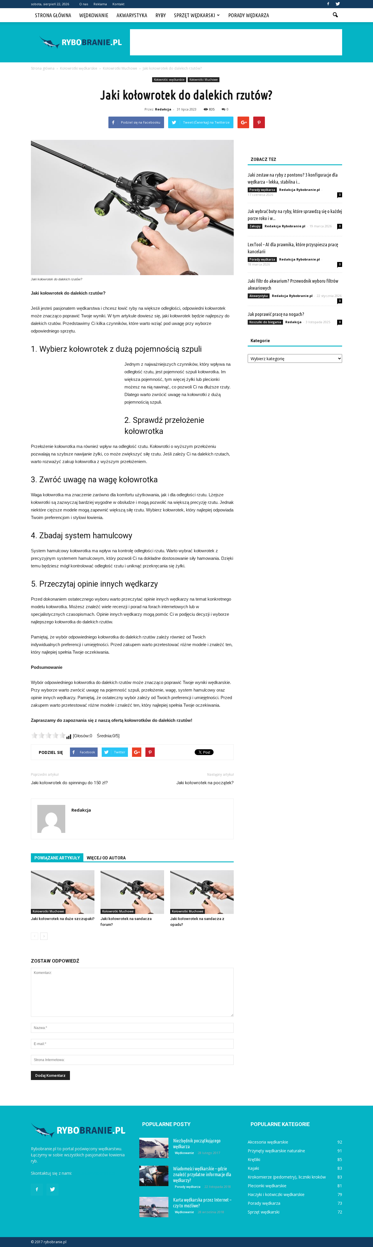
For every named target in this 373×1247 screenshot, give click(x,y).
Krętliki (254, 1159)
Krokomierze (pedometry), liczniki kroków (287, 1177)
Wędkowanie (93, 15)
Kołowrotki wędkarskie (169, 80)
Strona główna (53, 15)
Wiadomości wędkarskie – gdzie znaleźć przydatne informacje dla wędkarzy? (202, 1174)
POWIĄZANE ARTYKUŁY (57, 858)
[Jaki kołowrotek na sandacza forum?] (132, 892)
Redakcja (163, 109)
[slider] (48, 735)
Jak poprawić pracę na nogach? (276, 314)
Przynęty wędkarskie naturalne (276, 1150)
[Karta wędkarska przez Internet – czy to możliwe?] (153, 1207)
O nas (83, 4)
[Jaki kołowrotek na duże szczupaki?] (62, 892)
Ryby (160, 15)
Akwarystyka (132, 15)
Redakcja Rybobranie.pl (299, 189)
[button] (335, 15)
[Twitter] (337, 4)
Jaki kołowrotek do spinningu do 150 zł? (69, 782)
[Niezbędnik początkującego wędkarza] (153, 1148)
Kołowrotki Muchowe (203, 80)
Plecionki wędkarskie (267, 1185)
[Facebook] (328, 4)
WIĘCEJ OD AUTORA (106, 858)
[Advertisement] (236, 42)
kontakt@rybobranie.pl (94, 1173)
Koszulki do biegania (265, 322)
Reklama (100, 4)
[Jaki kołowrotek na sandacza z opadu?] (202, 892)
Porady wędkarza (248, 15)
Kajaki (253, 1168)
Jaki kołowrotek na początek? (205, 782)
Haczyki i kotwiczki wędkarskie (276, 1194)
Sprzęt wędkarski (194, 15)
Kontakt (118, 4)
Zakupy (255, 226)
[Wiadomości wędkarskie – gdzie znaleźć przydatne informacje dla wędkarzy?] (153, 1176)
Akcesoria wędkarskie (268, 1142)
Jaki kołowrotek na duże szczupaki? (62, 919)
